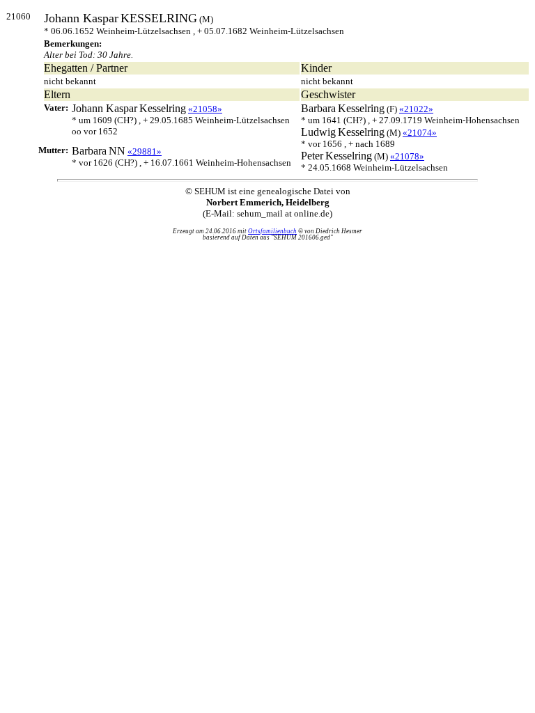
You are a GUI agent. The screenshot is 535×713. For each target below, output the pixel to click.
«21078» (407, 156)
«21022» (416, 109)
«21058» (205, 109)
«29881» (144, 151)
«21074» (420, 132)
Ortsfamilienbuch (272, 231)
